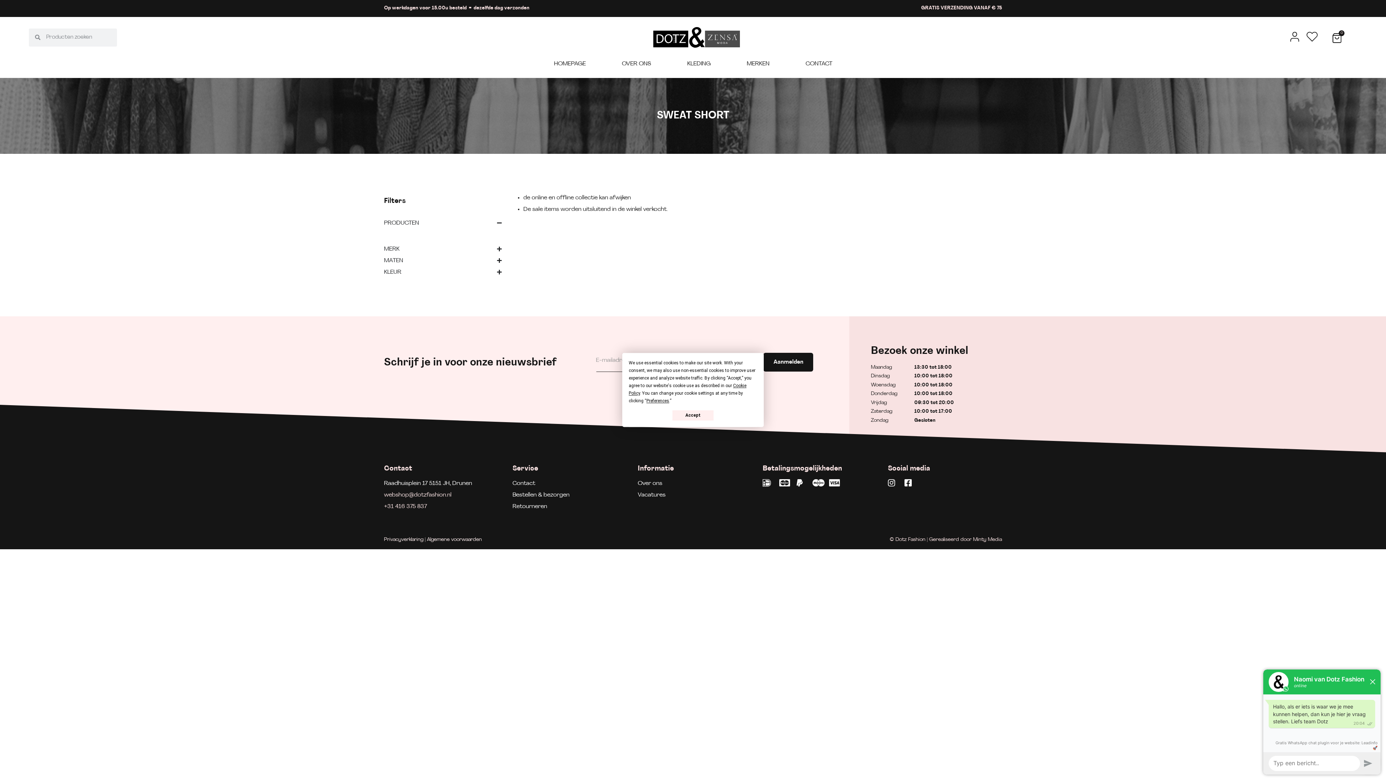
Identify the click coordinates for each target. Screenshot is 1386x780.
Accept (693, 415)
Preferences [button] (657, 400)
